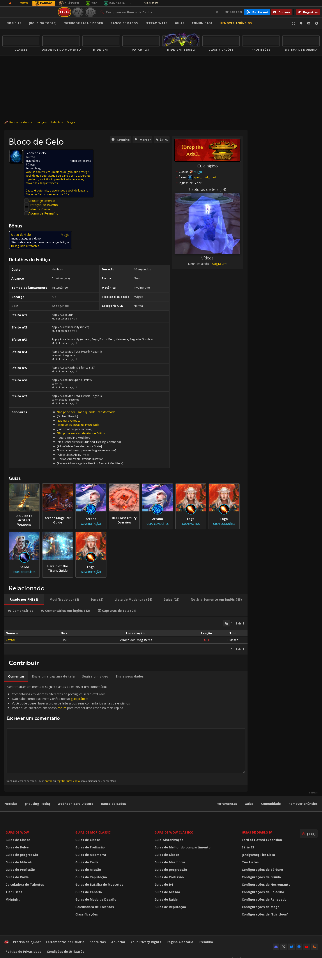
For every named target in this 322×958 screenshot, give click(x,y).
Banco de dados (124, 23)
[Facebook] (299, 947)
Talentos (56, 122)
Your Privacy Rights (146, 942)
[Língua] (316, 23)
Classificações (86, 914)
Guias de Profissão (20, 870)
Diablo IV (155, 3)
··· (132, 3)
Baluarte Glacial (39, 209)
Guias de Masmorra (90, 855)
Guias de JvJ (163, 884)
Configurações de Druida (261, 877)
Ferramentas (227, 804)
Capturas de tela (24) (207, 189)
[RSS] (314, 947)
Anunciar (118, 942)
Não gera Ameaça (69, 420)
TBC (94, 3)
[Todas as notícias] (10, 3)
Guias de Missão (88, 870)
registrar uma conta (68, 780)
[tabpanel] (126, 636)
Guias (179, 23)
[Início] (29, 12)
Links (164, 139)
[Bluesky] (291, 947)
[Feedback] (309, 23)
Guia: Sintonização (169, 840)
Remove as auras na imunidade (78, 425)
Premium (206, 942)
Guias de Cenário (88, 892)
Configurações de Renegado (264, 899)
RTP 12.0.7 (90, 12)
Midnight (12, 899)
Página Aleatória (180, 942)
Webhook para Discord (83, 23)
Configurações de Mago (261, 907)
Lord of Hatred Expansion (262, 840)
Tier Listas (13, 892)
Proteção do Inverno (43, 205)
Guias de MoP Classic (93, 832)
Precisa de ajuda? (27, 942)
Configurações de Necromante (266, 884)
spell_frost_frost (204, 177)
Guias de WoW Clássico (173, 832)
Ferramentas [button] (156, 23)
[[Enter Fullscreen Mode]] (293, 23)
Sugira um (219, 264)
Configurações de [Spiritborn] (265, 914)
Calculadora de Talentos (24, 884)
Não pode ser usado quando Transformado (86, 412)
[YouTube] (306, 947)
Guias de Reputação (91, 877)
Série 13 (248, 847)
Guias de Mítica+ (18, 862)
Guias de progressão (21, 855)
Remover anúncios (236, 23)
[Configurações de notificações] (301, 23)
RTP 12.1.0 (78, 12)
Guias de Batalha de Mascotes (99, 884)
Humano (233, 640)
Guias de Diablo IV (257, 832)
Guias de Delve (17, 847)
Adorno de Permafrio (43, 213)
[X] (283, 947)
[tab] (24, 599)
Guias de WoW (17, 832)
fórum (62, 708)
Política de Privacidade (23, 951)
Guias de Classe (17, 840)
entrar (48, 780)
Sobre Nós (98, 942)
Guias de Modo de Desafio (95, 899)
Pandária (117, 3)
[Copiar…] (226, 623)
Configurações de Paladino (263, 892)
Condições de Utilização (66, 951)
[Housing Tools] (37, 804)
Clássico (72, 3)
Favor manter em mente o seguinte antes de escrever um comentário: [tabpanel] (69, 733)
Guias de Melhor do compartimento (182, 847)
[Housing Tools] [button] (43, 23)
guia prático (79, 699)
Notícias (14, 23)
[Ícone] (16, 156)
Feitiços (41, 122)
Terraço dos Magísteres (135, 640)
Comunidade (202, 23)
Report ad (313, 793)
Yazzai (10, 640)
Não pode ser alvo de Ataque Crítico (81, 433)
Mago (71, 122)
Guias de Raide (17, 877)
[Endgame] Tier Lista (258, 855)
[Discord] (276, 947)
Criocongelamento (41, 201)
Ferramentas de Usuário (65, 942)
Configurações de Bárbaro (262, 870)
